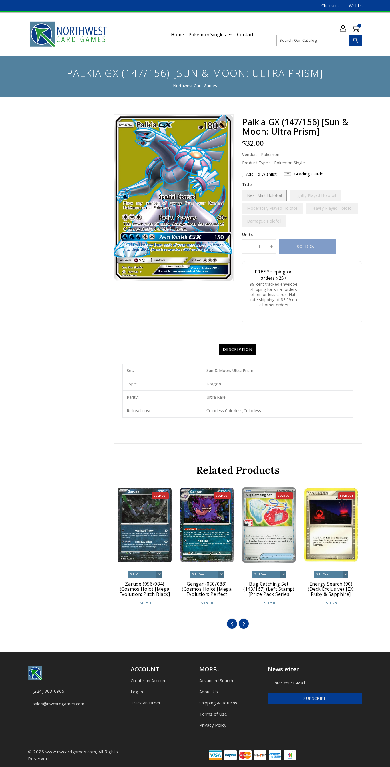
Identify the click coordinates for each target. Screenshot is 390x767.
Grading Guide (309, 174)
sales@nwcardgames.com (58, 703)
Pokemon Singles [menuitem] (207, 34)
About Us (208, 691)
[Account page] (343, 29)
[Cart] (356, 29)
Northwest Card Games (195, 85)
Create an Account (149, 680)
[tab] (237, 349)
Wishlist (356, 5)
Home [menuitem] (177, 34)
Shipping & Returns (218, 703)
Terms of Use (213, 714)
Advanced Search (216, 680)
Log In (137, 691)
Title (247, 184)
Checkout (330, 5)
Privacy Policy (212, 725)
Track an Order (146, 703)
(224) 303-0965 (48, 691)
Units (247, 235)
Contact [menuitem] (245, 34)
